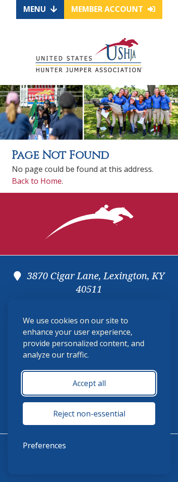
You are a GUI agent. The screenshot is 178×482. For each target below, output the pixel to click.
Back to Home (37, 181)
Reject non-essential (89, 413)
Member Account (108, 9)
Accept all (89, 383)
